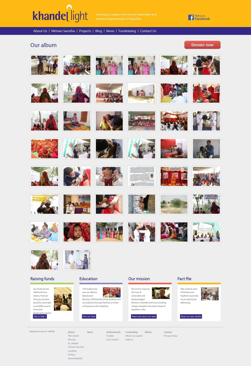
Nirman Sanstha (63, 31)
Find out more (89, 316)
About (71, 332)
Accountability (75, 358)
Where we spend (134, 335)
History (71, 354)
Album (148, 332)
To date (110, 335)
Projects (85, 31)
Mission (72, 339)
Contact (168, 332)
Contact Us (148, 31)
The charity (73, 335)
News (110, 31)
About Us (40, 31)
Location (72, 350)
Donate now (202, 45)
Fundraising (127, 31)
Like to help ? (40, 316)
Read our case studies (191, 316)
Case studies (112, 339)
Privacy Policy (170, 335)
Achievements (113, 332)
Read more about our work (144, 316)
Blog (98, 31)
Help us (129, 339)
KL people (73, 343)
